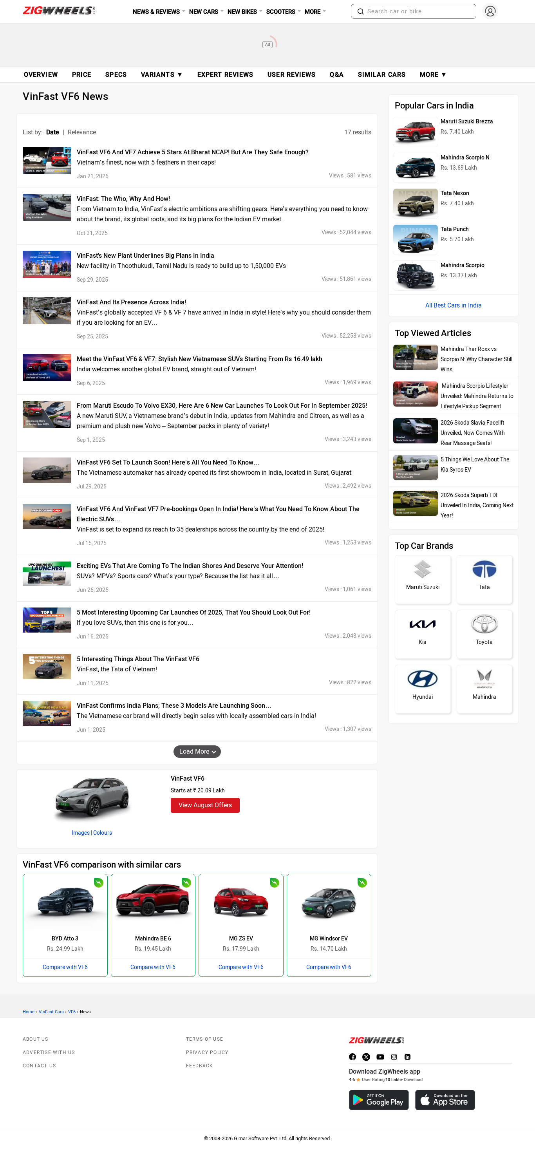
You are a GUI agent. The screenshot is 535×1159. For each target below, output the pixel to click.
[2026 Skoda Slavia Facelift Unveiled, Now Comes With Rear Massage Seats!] (415, 431)
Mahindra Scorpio (462, 265)
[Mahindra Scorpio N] (415, 168)
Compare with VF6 (65, 967)
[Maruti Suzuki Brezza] (415, 132)
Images (81, 833)
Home (28, 1011)
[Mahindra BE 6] (153, 902)
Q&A (336, 74)
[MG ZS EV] (241, 902)
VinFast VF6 (187, 778)
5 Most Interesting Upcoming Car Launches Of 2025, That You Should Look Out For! (194, 612)
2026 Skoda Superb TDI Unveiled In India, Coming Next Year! (477, 505)
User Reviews (292, 74)
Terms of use (204, 1039)
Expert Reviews (225, 74)
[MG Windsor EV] (329, 902)
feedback (199, 1066)
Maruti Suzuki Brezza (467, 121)
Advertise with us (49, 1052)
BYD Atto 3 (65, 938)
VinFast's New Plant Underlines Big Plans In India (145, 255)
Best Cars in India (458, 305)
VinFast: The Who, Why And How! (123, 199)
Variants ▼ (162, 74)
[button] (361, 11)
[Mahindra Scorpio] (415, 275)
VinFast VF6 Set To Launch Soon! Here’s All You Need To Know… (168, 462)
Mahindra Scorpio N (465, 157)
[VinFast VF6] (92, 797)
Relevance (82, 132)
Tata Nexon (455, 193)
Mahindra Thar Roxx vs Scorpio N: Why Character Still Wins (476, 359)
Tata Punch (455, 229)
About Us (36, 1039)
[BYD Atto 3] (65, 902)
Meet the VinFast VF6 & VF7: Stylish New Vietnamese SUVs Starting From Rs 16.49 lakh (199, 359)
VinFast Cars (51, 1011)
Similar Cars (382, 74)
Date (52, 132)
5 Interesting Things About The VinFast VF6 (138, 659)
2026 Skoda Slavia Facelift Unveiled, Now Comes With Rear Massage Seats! (473, 433)
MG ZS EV (241, 938)
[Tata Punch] (415, 239)
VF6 (72, 1011)
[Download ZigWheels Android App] (379, 1100)
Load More (194, 751)
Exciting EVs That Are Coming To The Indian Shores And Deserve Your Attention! (190, 566)
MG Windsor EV (329, 938)
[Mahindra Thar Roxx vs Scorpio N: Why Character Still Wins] (415, 357)
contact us (39, 1066)
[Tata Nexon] (415, 203)
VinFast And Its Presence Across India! (131, 302)
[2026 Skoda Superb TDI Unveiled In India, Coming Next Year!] (415, 503)
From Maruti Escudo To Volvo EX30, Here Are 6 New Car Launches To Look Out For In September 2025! (222, 405)
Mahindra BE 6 (153, 938)
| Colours (101, 833)
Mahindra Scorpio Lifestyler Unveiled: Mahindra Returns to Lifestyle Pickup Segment (477, 396)
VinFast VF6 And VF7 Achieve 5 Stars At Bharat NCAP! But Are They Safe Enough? (193, 152)
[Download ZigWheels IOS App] (445, 1100)
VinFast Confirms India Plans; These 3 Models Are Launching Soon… (174, 705)
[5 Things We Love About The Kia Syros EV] (415, 468)
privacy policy (207, 1052)
